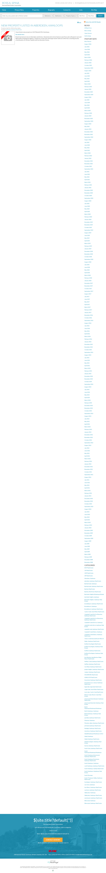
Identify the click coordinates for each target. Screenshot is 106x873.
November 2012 (88, 437)
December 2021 (88, 161)
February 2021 (88, 185)
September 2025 (88, 68)
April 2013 (87, 424)
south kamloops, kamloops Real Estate (94, 766)
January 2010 (87, 527)
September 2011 (88, 474)
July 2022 (86, 142)
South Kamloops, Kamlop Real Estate (94, 768)
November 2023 (88, 118)
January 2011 (87, 496)
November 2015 (88, 347)
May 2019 (87, 238)
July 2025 (86, 73)
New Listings (87, 30)
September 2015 (88, 352)
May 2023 (87, 126)
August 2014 (87, 387)
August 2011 (87, 477)
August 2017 (87, 294)
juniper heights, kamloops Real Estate (94, 669)
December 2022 (88, 131)
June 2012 (87, 450)
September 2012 (88, 442)
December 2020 (88, 190)
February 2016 (88, 339)
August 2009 (87, 541)
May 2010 (87, 517)
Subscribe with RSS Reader (93, 22)
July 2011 (86, 480)
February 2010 (88, 525)
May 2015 (87, 363)
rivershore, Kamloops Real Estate (93, 731)
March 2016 (87, 336)
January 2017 (87, 312)
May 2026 (87, 52)
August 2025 (87, 70)
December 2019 (88, 222)
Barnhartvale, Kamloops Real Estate (93, 586)
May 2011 (87, 485)
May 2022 (87, 147)
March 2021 (87, 182)
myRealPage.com (53, 862)
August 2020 (87, 201)
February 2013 (88, 429)
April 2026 (87, 54)
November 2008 (88, 562)
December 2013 (88, 405)
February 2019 (88, 246)
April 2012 (87, 456)
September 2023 (88, 121)
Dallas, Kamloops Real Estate (91, 641)
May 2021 (87, 177)
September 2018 (88, 259)
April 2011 (87, 488)
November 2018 (88, 254)
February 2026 (88, 60)
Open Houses (88, 33)
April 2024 (87, 108)
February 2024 (88, 113)
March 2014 (87, 400)
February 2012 (88, 461)
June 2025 (87, 76)
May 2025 (87, 78)
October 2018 (88, 256)
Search (100, 15)
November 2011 (88, 469)
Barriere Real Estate (89, 589)
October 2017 (88, 288)
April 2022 (87, 150)
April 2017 (87, 304)
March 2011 (87, 490)
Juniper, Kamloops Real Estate (92, 672)
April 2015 (87, 365)
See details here (19, 34)
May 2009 (87, 549)
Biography (51, 10)
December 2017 (88, 283)
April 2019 (87, 240)
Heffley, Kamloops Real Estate (92, 664)
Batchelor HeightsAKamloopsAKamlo (94, 594)
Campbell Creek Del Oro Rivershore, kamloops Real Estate (93, 619)
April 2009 (87, 551)
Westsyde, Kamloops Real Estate (93, 803)
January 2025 (87, 89)
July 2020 (86, 203)
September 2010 (88, 506)
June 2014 (87, 392)
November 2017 (88, 286)
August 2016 (87, 323)
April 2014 (87, 397)
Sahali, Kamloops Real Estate (91, 739)
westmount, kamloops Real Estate (93, 798)
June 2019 (87, 235)
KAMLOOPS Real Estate (90, 677)
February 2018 (88, 278)
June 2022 (87, 145)
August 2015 (87, 355)
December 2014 (88, 376)
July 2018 (86, 264)
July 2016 (86, 325)
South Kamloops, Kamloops (91, 763)
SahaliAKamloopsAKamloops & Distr (93, 733)
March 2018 (87, 275)
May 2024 (87, 105)
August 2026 (87, 44)
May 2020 (87, 209)
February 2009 (88, 557)
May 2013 (87, 421)
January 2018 (87, 280)
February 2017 (88, 310)
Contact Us (66, 10)
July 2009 (86, 543)
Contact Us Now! (53, 840)
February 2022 (88, 155)
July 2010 (86, 511)
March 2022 (87, 153)
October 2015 (88, 349)
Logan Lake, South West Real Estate (93, 689)
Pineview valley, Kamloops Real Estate (94, 723)
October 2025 (88, 65)
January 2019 (87, 248)
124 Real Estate (88, 570)
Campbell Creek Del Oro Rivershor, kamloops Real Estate (93, 615)
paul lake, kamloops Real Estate (92, 717)
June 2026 (87, 49)
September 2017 (88, 291)
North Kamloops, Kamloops (91, 711)
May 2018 (87, 270)
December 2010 (88, 498)
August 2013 (87, 416)
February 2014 (88, 403)
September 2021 (88, 169)
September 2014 (88, 384)
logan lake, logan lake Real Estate (92, 686)
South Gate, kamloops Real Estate (93, 748)
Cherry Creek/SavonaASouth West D (94, 638)
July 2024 (86, 100)
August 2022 (87, 139)
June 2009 (87, 546)
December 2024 (88, 92)
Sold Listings (87, 36)
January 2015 (87, 373)
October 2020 (88, 195)
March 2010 (87, 522)
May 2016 (87, 331)
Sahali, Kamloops (88, 736)
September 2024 (88, 94)
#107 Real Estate (88, 567)
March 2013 (87, 426)
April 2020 (87, 211)
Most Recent (87, 41)
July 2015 (86, 357)
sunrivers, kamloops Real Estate (92, 790)
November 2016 (88, 315)
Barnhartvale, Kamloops (90, 583)
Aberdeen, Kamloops (89, 578)
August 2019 (87, 232)
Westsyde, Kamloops (89, 800)
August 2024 (87, 97)
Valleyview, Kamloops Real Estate (93, 795)
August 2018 (87, 262)
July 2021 (86, 171)
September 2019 (88, 230)
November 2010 (88, 501)
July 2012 (86, 448)
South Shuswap (88, 775)
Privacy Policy (19, 10)
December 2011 (88, 466)
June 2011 (87, 482)
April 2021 (87, 179)
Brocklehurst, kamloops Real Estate (93, 609)
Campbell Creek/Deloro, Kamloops (93, 632)
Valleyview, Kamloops (90, 792)
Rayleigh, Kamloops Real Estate (92, 728)
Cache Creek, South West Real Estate (94, 611)
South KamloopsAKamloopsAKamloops (93, 751)
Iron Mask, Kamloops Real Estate (92, 666)
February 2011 (88, 493)
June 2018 (87, 267)
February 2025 (88, 86)
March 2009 (87, 554)
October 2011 (88, 472)
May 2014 (87, 395)
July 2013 (86, 418)
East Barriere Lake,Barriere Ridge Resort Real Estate (92, 658)
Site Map (94, 10)
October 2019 (88, 227)
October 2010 (88, 504)
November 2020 (88, 193)
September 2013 (88, 413)
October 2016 (88, 317)
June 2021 (87, 174)
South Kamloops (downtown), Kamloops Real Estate (92, 755)
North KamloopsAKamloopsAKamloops (93, 707)
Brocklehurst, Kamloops (90, 606)
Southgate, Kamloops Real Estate (93, 782)
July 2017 (86, 296)
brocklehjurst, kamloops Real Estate (93, 603)
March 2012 (87, 458)
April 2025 (87, 81)
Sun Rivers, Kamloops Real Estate (93, 787)
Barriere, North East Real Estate (92, 591)
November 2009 (88, 533)
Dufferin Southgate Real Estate (92, 644)
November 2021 (88, 163)
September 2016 (88, 320)
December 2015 (88, 344)
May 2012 (87, 453)
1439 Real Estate (88, 573)
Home (4, 10)
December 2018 (88, 251)
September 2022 (88, 137)
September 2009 (88, 538)
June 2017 (87, 299)
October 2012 (88, 440)
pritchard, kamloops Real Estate (92, 725)
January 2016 (87, 341)
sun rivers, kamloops (89, 784)
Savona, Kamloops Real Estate (92, 745)
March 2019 (87, 243)
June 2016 (87, 328)
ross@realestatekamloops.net (89, 3)
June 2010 (87, 514)
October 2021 (88, 166)
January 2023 (87, 129)
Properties (35, 10)
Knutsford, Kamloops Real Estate (93, 680)
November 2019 (88, 224)
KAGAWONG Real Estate (91, 674)
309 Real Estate (88, 575)
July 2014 (86, 389)
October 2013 (88, 411)
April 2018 (87, 272)
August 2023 (87, 123)
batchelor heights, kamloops (91, 597)
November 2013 (88, 408)
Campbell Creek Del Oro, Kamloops (93, 622)
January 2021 (87, 187)
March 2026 (87, 57)
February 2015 (88, 371)
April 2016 (87, 333)
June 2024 (87, 102)
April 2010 (87, 519)
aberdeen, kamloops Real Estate (92, 581)
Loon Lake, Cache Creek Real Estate (93, 692)
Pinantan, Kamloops (89, 720)
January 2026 (87, 62)
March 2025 (87, 84)
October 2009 (88, 535)
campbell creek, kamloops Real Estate (94, 629)
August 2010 (87, 509)
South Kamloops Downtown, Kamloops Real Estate (91, 759)
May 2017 (87, 302)
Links (81, 10)
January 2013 (87, 432)
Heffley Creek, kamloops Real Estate (93, 661)
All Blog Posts (88, 28)
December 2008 (88, 559)
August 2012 (87, 445)
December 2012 (88, 434)
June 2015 (87, 360)
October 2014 (88, 381)
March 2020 (87, 214)
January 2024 (87, 116)
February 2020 (88, 217)
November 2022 (88, 134)
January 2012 (87, 464)
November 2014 (88, 379)
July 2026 (86, 46)
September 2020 (88, 198)
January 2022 (87, 158)
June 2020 (87, 206)
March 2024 (87, 110)
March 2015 (87, 368)
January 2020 (87, 219)
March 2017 (87, 307)
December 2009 (88, 530)
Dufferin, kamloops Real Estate (92, 650)
